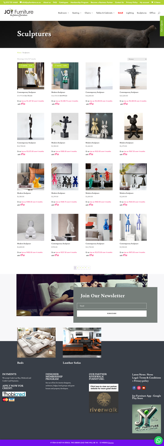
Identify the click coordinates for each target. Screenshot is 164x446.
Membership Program (79, 3)
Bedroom (62, 13)
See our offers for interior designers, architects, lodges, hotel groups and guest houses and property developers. (60, 386)
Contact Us (119, 3)
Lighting (130, 13)
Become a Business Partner (102, 3)
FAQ (55, 3)
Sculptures (141, 13)
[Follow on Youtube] (144, 388)
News (150, 374)
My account (144, 3)
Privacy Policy (131, 3)
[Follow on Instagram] (139, 388)
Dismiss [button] (111, 443)
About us (47, 3)
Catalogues (63, 3)
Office (152, 13)
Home (19, 53)
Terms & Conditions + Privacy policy (146, 379)
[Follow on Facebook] (134, 388)
